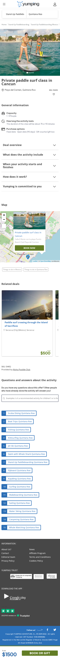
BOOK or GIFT (40, 653)
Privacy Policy (7, 560)
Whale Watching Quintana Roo (24, 527)
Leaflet (35, 261)
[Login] (55, 4)
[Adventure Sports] (28, 4)
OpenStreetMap (45, 261)
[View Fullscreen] (4, 226)
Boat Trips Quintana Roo (20, 421)
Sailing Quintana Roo (19, 503)
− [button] (4, 219)
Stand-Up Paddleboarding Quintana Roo (27, 462)
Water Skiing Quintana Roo (22, 511)
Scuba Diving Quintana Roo (21, 413)
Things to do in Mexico (12, 269)
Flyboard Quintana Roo (19, 470)
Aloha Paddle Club (21, 370)
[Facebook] (47, 630)
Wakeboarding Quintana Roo (23, 494)
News (32, 549)
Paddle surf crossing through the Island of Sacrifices (26, 324)
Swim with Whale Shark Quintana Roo (26, 454)
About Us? (6, 549)
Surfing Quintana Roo (19, 486)
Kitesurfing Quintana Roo (20, 437)
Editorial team (8, 557)
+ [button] (4, 215)
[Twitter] (54, 630)
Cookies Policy (36, 560)
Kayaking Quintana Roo (19, 478)
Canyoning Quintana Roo (21, 519)
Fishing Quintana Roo (18, 429)
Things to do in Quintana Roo (35, 269)
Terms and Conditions (40, 557)
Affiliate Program (37, 553)
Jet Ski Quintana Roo (18, 445)
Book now (29, 248)
